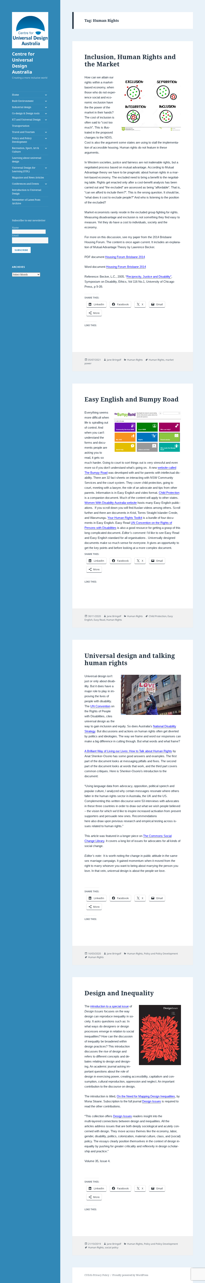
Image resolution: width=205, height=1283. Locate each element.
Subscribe (21, 250)
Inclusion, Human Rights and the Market (130, 60)
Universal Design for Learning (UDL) (23, 169)
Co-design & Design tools (25, 113)
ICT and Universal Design (26, 119)
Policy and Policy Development (22, 140)
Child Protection (169, 492)
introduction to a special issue (109, 1006)
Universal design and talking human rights (129, 659)
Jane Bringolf (114, 359)
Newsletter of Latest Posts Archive (26, 201)
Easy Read (99, 619)
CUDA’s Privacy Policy (96, 1275)
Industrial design (21, 107)
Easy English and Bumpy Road (131, 399)
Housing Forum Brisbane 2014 (125, 257)
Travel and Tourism (23, 132)
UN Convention (100, 706)
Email (15, 235)
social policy (111, 1247)
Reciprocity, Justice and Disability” (149, 276)
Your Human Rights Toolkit (125, 517)
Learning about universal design (26, 159)
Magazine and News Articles (28, 177)
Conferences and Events (25, 183)
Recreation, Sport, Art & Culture (25, 149)
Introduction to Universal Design (26, 191)
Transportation (20, 125)
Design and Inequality (119, 993)
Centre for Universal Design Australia (23, 63)
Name (15, 227)
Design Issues (151, 1101)
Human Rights (135, 359)
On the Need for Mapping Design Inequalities (146, 1096)
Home (15, 94)
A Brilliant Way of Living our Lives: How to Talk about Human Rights (128, 751)
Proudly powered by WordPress (130, 1275)
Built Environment (22, 101)
